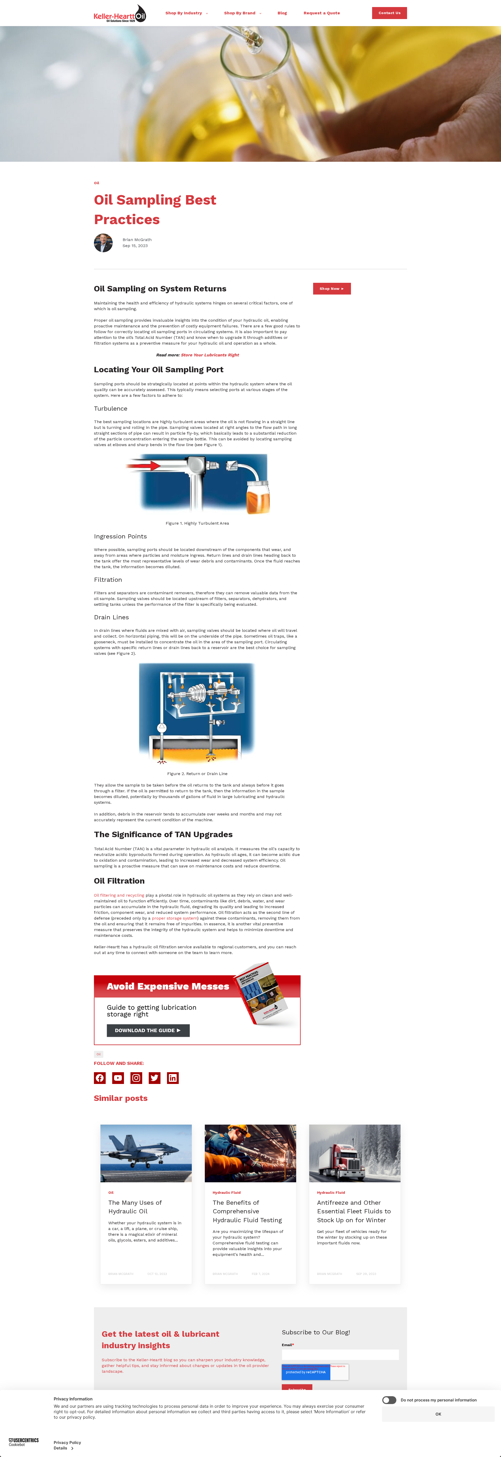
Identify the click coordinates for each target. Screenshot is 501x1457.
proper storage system (174, 918)
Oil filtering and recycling (119, 895)
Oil (99, 1054)
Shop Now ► (332, 288)
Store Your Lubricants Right (210, 354)
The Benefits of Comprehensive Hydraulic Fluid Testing (247, 1211)
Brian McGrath (137, 239)
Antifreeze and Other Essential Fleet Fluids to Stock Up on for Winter (354, 1211)
